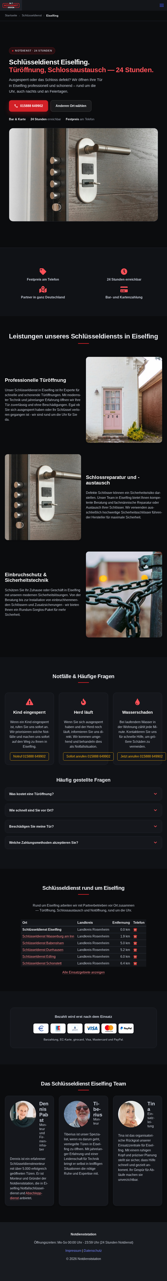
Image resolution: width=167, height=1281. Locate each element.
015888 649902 (31, 106)
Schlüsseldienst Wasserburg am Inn (48, 936)
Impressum (73, 1250)
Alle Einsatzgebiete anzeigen (83, 972)
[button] (162, 5)
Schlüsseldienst (32, 15)
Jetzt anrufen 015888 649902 (142, 756)
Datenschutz (93, 1250)
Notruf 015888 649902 (29, 756)
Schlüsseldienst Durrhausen (42, 950)
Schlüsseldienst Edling (39, 956)
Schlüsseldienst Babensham (43, 943)
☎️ (135, 929)
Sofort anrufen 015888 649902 (88, 756)
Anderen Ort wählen (71, 106)
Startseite (11, 15)
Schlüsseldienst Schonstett (42, 963)
